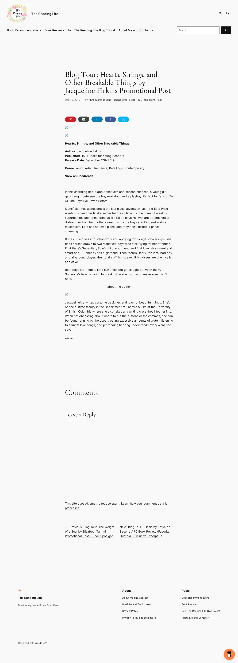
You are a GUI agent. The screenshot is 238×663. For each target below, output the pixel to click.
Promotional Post (152, 99)
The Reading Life (44, 14)
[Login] (220, 13)
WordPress (41, 642)
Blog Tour (135, 99)
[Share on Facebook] (110, 119)
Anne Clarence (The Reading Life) (108, 99)
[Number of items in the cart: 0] (227, 13)
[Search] (226, 30)
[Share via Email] (83, 119)
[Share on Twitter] (123, 119)
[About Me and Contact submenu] (152, 30)
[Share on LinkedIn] (97, 119)
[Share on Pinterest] (70, 119)
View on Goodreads (79, 176)
